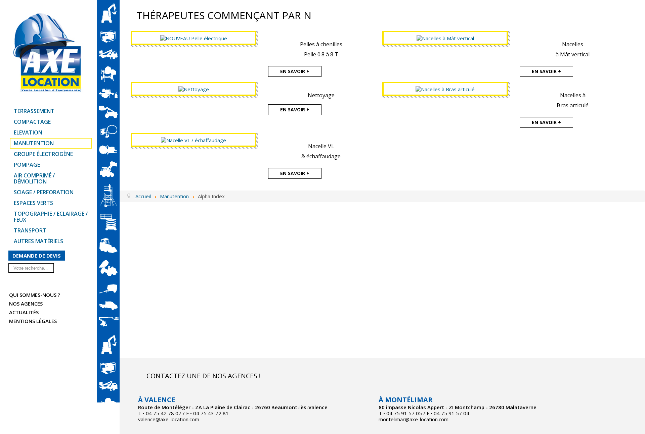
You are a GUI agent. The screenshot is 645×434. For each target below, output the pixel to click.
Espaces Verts (33, 203)
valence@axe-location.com (168, 419)
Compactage (32, 121)
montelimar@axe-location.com (413, 419)
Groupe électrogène (43, 154)
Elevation (28, 132)
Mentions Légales (33, 321)
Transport (30, 230)
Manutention (34, 143)
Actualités (24, 312)
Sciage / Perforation (44, 192)
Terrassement (34, 111)
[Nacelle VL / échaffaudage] (193, 139)
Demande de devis (36, 255)
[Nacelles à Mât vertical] (445, 37)
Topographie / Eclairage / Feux (51, 216)
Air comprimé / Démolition (34, 178)
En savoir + (294, 71)
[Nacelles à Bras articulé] (445, 88)
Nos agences (26, 303)
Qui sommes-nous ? (34, 294)
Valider (59, 268)
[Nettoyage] (193, 88)
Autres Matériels (38, 241)
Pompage (27, 164)
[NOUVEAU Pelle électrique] (193, 37)
